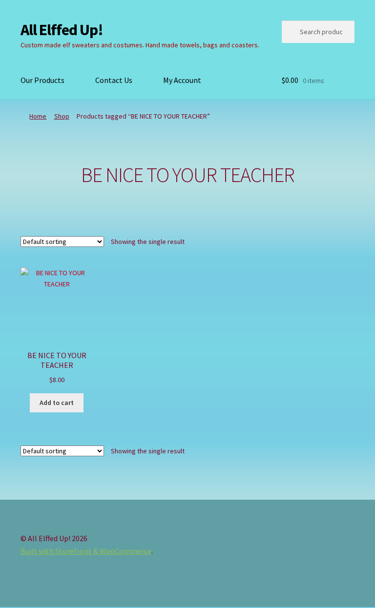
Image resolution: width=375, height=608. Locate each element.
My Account (182, 80)
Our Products (42, 80)
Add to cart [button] (57, 402)
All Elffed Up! (62, 30)
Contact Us (113, 80)
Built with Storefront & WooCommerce (86, 551)
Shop (61, 116)
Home (37, 116)
